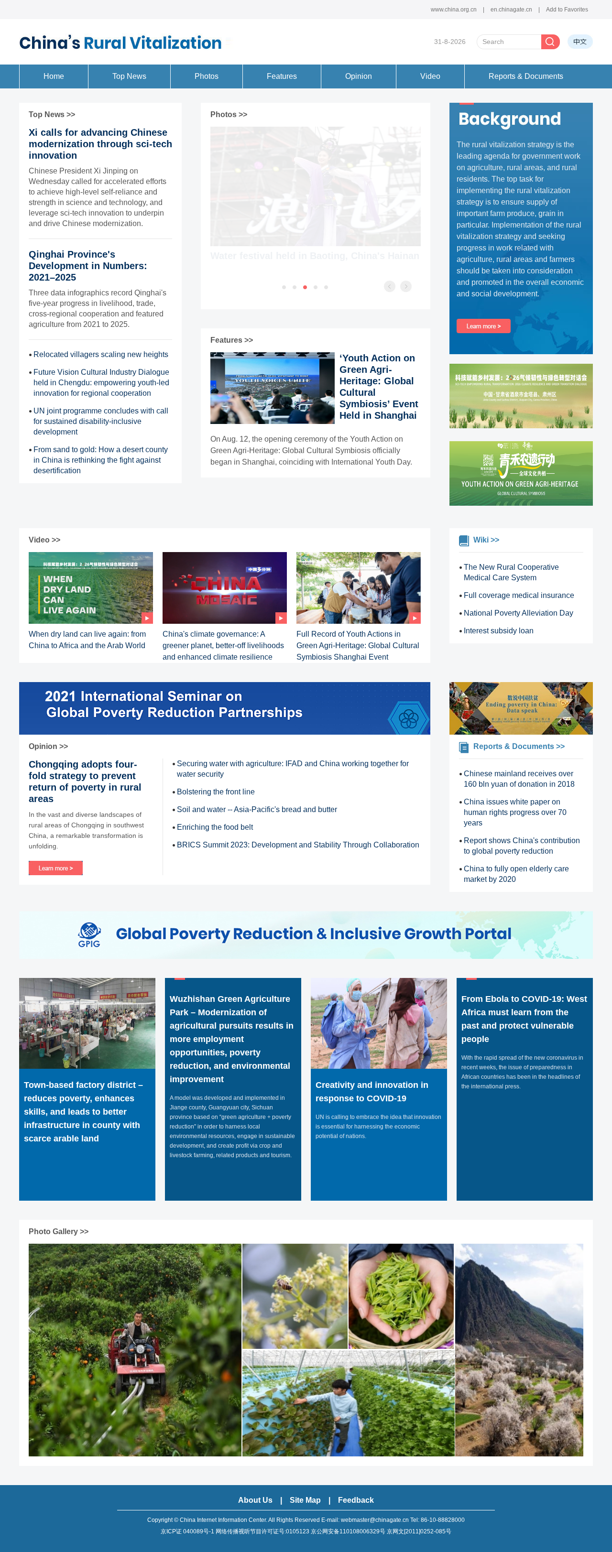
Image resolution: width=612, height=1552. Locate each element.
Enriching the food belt (215, 827)
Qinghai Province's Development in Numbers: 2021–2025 (88, 265)
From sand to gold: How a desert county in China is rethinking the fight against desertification (100, 460)
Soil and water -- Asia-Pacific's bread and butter (257, 809)
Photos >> (228, 114)
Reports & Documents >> (519, 746)
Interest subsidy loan (499, 631)
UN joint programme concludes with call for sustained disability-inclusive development (100, 421)
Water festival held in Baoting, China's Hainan (314, 255)
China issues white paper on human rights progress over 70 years (515, 812)
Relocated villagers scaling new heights (100, 354)
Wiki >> (486, 540)
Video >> (44, 540)
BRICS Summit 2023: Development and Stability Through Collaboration (298, 845)
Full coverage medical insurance (519, 595)
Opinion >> (48, 746)
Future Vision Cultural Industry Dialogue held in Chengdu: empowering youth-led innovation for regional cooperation (101, 382)
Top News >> (52, 114)
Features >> (231, 340)
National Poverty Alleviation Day (518, 613)
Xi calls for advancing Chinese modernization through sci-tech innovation (100, 144)
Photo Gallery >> (58, 1231)
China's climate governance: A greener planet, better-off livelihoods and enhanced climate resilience (223, 645)
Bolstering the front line (216, 792)
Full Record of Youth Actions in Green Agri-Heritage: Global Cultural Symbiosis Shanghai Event (357, 645)
